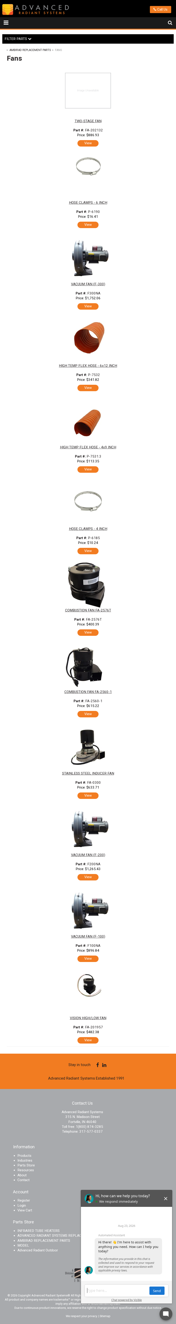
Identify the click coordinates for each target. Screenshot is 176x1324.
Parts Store (26, 1165)
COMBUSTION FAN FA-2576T (88, 610)
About (22, 1175)
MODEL (23, 1245)
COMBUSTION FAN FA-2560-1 (88, 692)
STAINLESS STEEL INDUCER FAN (88, 773)
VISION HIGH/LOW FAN (88, 1018)
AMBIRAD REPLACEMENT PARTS (43, 1241)
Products (24, 1156)
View (88, 143)
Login (21, 1205)
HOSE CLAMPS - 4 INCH (88, 529)
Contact (23, 1180)
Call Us (162, 9)
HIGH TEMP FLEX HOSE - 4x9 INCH (88, 447)
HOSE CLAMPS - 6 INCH (88, 203)
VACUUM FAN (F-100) (88, 936)
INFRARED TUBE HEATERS (38, 1231)
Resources (25, 1170)
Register (23, 1200)
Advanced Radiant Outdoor (37, 1250)
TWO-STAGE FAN (88, 121)
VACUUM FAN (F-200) (88, 855)
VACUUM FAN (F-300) (88, 284)
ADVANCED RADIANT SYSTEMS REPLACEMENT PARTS (61, 1235)
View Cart (24, 1210)
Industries (24, 1160)
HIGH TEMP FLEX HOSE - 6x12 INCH (88, 366)
